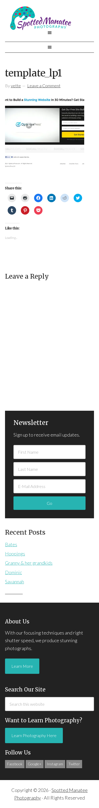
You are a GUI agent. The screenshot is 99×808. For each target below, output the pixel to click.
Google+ (34, 764)
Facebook (14, 764)
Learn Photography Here (33, 735)
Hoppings (15, 554)
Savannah (14, 581)
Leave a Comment (43, 85)
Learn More (22, 666)
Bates (11, 544)
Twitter (74, 764)
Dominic (13, 572)
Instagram (55, 764)
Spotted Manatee (49, 18)
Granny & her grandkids (29, 563)
